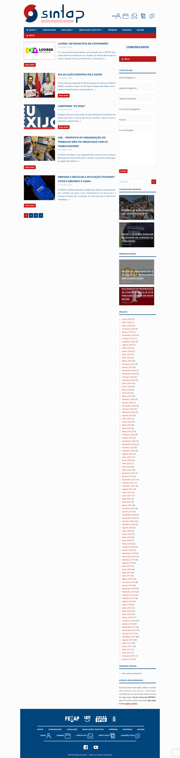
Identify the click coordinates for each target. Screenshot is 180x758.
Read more (29, 65)
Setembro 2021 (128, 486)
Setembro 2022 (128, 450)
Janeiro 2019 (127, 585)
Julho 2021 (126, 492)
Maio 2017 (126, 649)
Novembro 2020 (129, 518)
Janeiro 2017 (127, 659)
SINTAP (40, 729)
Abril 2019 (126, 575)
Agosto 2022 (127, 454)
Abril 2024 (126, 393)
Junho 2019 (127, 569)
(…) (104, 58)
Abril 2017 (126, 652)
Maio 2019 (126, 572)
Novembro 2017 (129, 630)
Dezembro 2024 (129, 370)
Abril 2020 (126, 540)
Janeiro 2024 (127, 402)
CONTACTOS (81, 735)
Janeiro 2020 (127, 550)
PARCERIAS (127, 30)
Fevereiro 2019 (128, 582)
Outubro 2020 (128, 521)
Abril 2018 (126, 614)
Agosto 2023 (127, 415)
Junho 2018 (127, 608)
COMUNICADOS (49, 30)
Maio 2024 (126, 390)
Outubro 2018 (128, 595)
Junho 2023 (127, 422)
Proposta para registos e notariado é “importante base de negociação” (137, 275)
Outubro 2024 (128, 377)
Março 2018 (127, 617)
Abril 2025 (126, 357)
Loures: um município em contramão (83, 43)
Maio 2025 (126, 354)
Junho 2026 (127, 319)
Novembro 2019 (129, 556)
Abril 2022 (126, 467)
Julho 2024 (126, 383)
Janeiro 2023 (127, 438)
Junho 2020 (127, 534)
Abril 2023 (126, 428)
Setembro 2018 (128, 598)
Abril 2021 (126, 502)
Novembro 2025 (129, 335)
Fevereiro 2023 (128, 434)
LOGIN (43, 735)
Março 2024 (127, 396)
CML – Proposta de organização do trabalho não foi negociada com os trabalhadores (83, 142)
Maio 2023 (126, 425)
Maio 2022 (126, 463)
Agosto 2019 (127, 563)
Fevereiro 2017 (128, 656)
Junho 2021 (127, 495)
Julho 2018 (126, 604)
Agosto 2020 (127, 527)
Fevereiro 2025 (128, 364)
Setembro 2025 (128, 341)
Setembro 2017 (128, 636)
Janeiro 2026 (127, 332)
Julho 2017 (126, 643)
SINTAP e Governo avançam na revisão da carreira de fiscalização (137, 237)
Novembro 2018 (129, 591)
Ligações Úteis (128, 735)
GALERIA (140, 30)
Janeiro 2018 (127, 624)
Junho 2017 (127, 646)
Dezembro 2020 (129, 515)
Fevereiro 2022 (128, 473)
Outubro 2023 (128, 409)
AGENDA (61, 735)
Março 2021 (127, 505)
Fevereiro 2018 (128, 620)
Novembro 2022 (129, 444)
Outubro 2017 (128, 633)
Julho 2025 (126, 348)
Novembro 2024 (129, 373)
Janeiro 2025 (127, 367)
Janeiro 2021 (127, 511)
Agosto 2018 (127, 601)
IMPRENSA (112, 30)
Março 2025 (127, 361)
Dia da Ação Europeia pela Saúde (80, 74)
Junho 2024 (127, 386)
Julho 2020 (126, 531)
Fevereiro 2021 (128, 508)
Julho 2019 (126, 566)
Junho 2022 (127, 460)
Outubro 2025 (128, 338)
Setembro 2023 (128, 412)
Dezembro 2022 (129, 441)
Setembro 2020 (128, 524)
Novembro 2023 (129, 406)
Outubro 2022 (128, 447)
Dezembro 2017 (129, 627)
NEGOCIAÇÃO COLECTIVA (90, 30)
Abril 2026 (126, 322)
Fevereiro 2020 (128, 547)
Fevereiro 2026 (128, 329)
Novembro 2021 (129, 479)
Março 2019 (127, 579)
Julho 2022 (126, 457)
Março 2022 (127, 470)
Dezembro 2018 (129, 588)
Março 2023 (127, 431)
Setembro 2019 (128, 559)
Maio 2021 (126, 499)
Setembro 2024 (128, 380)
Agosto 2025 (127, 345)
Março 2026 (127, 325)
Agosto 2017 (127, 640)
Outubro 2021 (128, 483)
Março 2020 (127, 543)
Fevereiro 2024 (128, 399)
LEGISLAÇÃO (66, 30)
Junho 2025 (127, 351)
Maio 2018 (126, 611)
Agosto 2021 (127, 489)
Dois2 (85, 755)
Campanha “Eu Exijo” (71, 106)
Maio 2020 (126, 537)
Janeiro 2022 (127, 476)
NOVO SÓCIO (104, 735)
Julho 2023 (126, 418)
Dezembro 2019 (129, 553)
